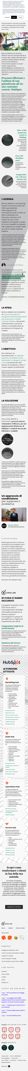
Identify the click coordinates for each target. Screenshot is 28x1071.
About (3, 928)
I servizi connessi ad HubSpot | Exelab (13, 953)
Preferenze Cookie (22, 1060)
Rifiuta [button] (20, 17)
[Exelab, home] (7, 923)
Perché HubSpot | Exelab (9, 958)
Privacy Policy (15, 1058)
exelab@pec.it (7, 1058)
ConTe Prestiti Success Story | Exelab (12, 961)
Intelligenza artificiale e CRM (10, 950)
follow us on (6, 1066)
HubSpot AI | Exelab (7, 956)
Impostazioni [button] (7, 17)
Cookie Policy (13, 1060)
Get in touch (5, 933)
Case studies (5, 974)
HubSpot (4, 971)
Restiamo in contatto (14, 907)
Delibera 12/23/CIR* (6, 1062)
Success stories (20, 928)
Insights (4, 977)
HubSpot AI (5, 982)
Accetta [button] (14, 17)
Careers (10, 928)
